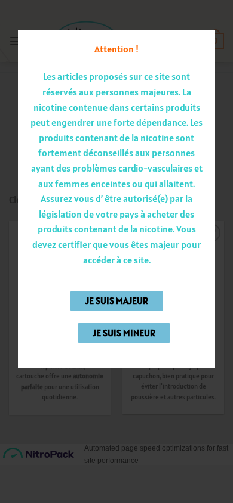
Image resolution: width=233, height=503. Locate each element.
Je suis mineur (124, 333)
